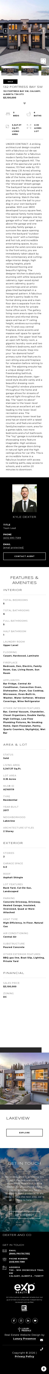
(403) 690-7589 (12, 538)
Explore (24, 1132)
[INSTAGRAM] (21, 1320)
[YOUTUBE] (35, 1320)
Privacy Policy (24, 1356)
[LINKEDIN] (28, 1320)
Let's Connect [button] (24, 1215)
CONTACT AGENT (24, 556)
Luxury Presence (24, 1338)
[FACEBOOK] (14, 1320)
